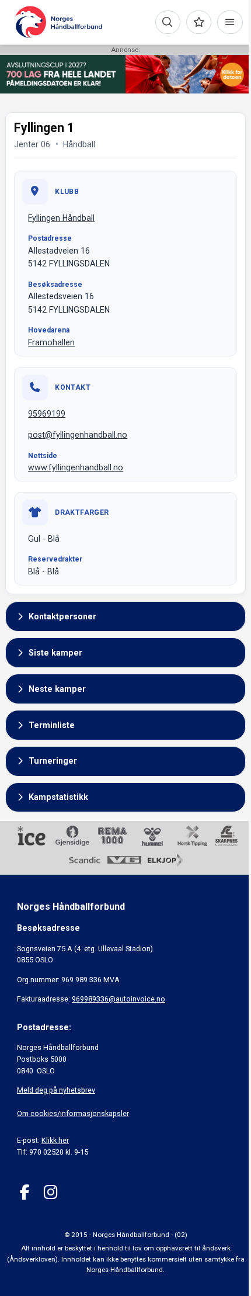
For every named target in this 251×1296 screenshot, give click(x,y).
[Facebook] (25, 1192)
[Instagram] (50, 1192)
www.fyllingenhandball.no (75, 467)
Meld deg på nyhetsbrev (56, 1090)
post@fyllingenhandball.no (77, 434)
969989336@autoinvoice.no (118, 998)
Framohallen (51, 342)
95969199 (46, 413)
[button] (125, 616)
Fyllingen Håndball (61, 218)
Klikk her (55, 1140)
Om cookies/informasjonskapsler (73, 1113)
